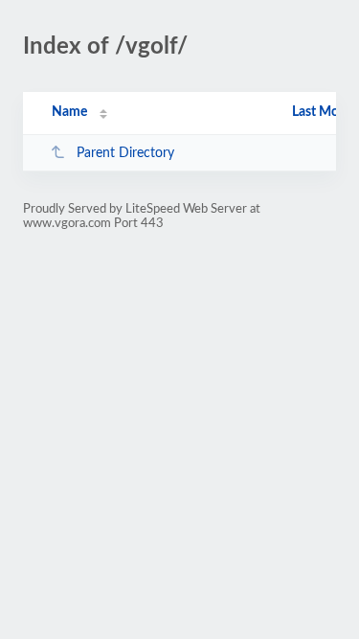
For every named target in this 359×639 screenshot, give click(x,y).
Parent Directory (125, 153)
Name (69, 112)
